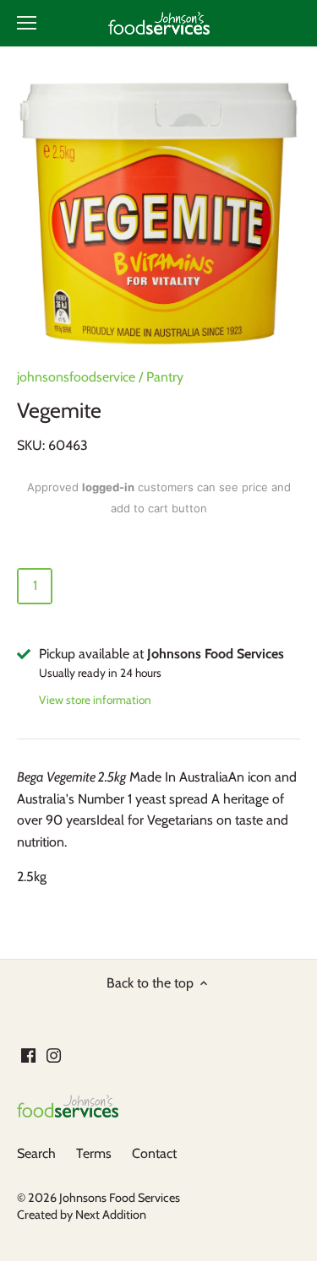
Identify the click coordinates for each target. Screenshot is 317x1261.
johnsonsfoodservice (76, 377)
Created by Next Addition (81, 1214)
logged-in (108, 487)
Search (36, 1153)
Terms (94, 1153)
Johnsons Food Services (119, 1197)
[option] (158, 213)
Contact (154, 1153)
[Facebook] (28, 1055)
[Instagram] (53, 1055)
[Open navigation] (26, 23)
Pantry (164, 377)
